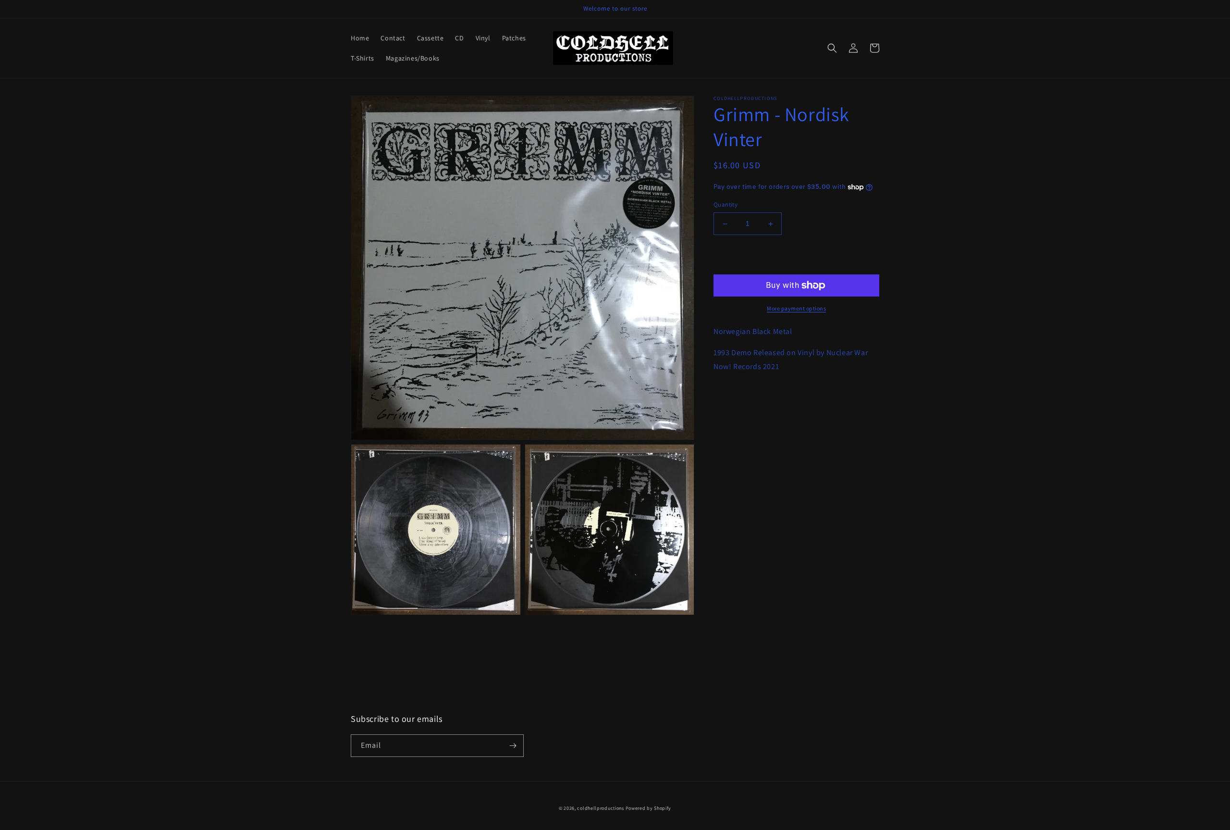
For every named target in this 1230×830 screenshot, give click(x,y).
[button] (832, 48)
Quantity (725, 205)
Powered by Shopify (649, 808)
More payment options (796, 308)
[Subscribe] (512, 745)
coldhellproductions (600, 808)
